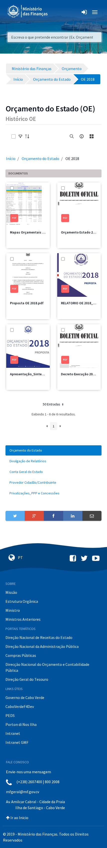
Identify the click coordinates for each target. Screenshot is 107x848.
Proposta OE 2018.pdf (27, 303)
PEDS (10, 715)
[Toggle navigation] (55, 12)
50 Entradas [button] (52, 404)
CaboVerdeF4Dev (19, 706)
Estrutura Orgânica (21, 601)
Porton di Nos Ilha (21, 724)
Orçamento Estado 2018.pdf (83, 232)
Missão (11, 592)
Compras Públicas (20, 655)
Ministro (12, 610)
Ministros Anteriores (23, 619)
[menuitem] (53, 450)
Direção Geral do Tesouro (26, 679)
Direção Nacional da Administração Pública (42, 646)
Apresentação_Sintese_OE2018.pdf (37, 374)
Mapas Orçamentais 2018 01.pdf (35, 232)
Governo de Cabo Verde (24, 697)
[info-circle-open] (82, 136)
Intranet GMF (16, 742)
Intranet (12, 733)
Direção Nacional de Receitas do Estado (38, 637)
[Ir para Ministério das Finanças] (28, 11)
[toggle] (20, 136)
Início (10, 158)
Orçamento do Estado (40, 158)
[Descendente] (29, 136)
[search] (72, 136)
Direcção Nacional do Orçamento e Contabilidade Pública (47, 667)
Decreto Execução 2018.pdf (82, 374)
